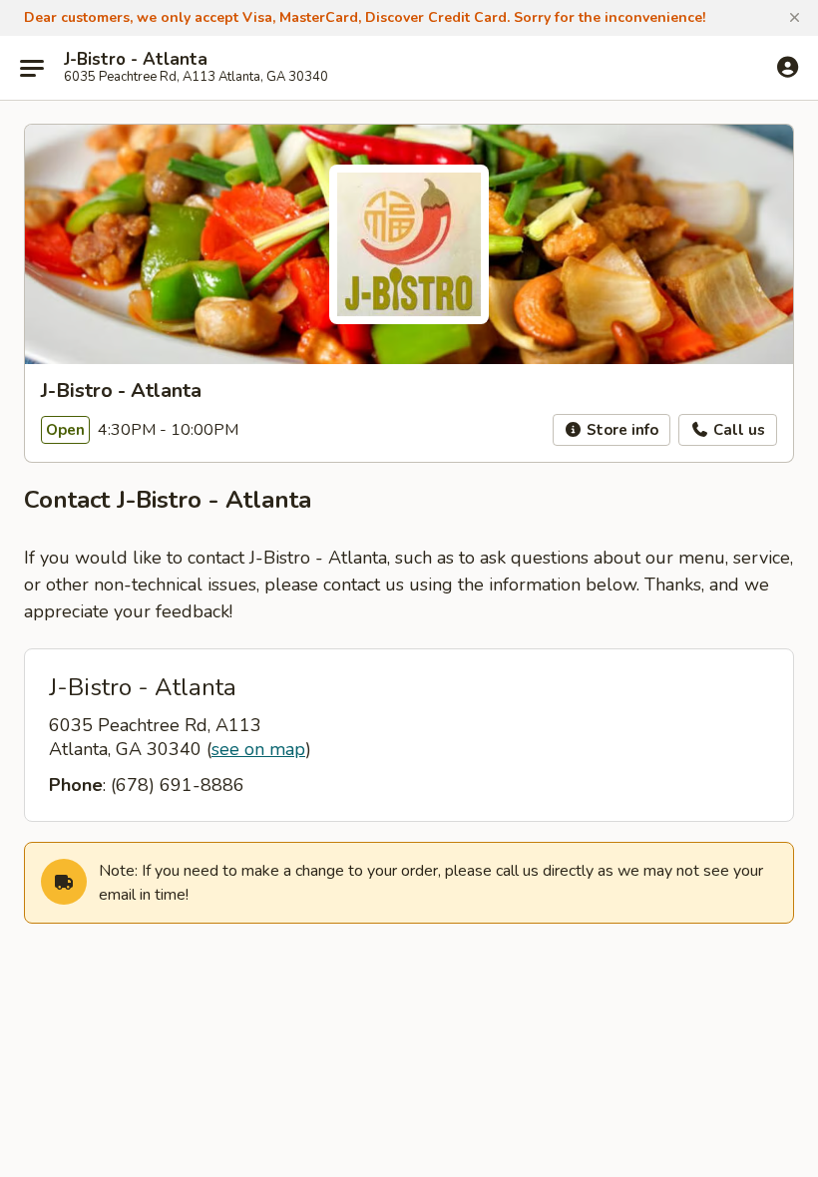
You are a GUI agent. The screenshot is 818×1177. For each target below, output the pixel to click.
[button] (794, 18)
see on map (258, 749)
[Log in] (787, 67)
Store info (620, 430)
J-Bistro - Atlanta (135, 60)
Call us (737, 430)
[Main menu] (32, 68)
